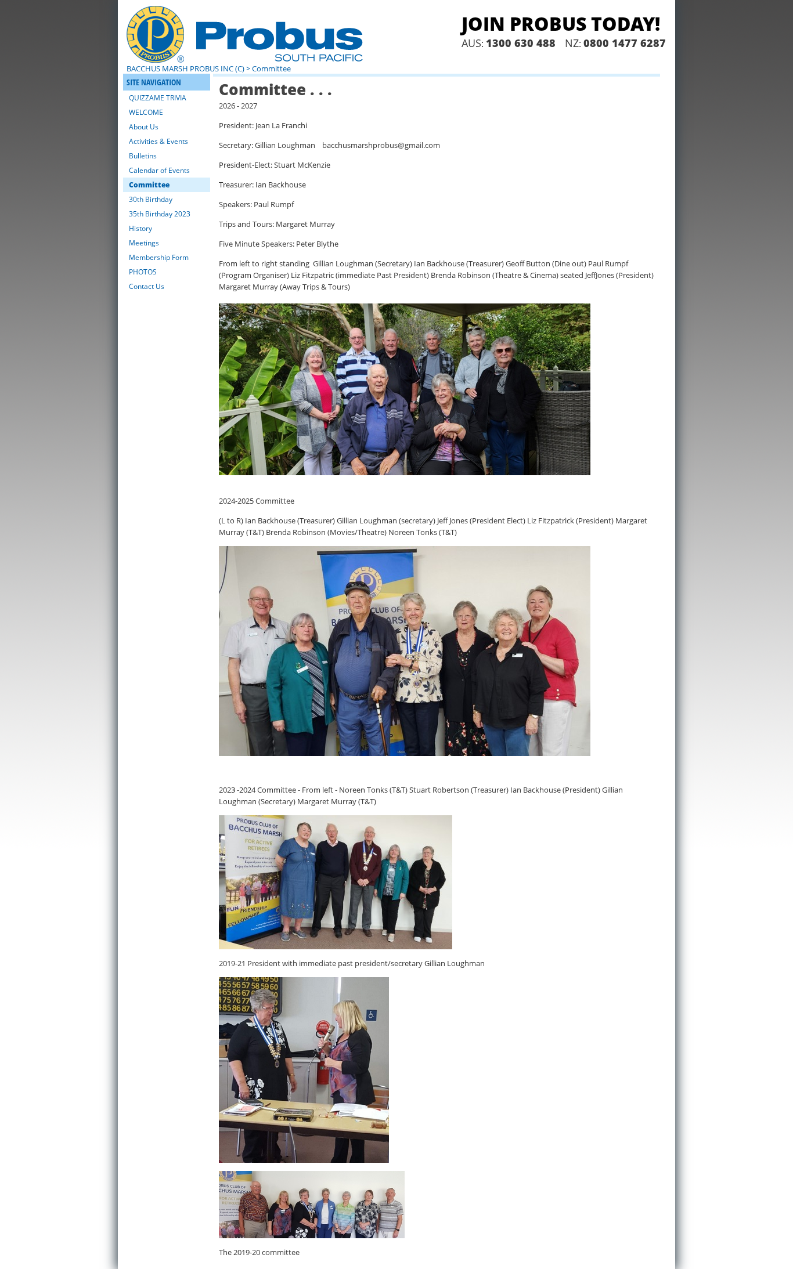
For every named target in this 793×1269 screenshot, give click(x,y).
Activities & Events (158, 141)
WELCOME (146, 112)
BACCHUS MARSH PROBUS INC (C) (185, 68)
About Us (143, 126)
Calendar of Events (159, 170)
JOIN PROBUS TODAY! (561, 23)
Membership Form (159, 257)
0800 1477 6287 (624, 43)
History (140, 228)
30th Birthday (150, 199)
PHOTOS (143, 271)
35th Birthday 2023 (159, 213)
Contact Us (146, 286)
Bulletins (143, 155)
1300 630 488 (521, 43)
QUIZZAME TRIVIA (157, 97)
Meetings (144, 242)
